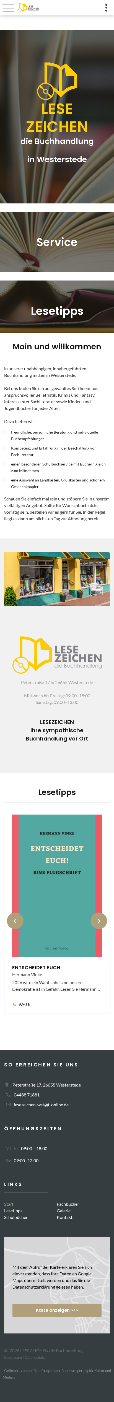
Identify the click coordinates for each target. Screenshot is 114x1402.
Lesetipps (13, 1210)
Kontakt (64, 1217)
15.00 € (26, 1008)
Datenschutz (35, 1357)
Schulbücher (16, 1217)
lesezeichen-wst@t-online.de (41, 1104)
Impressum (13, 1357)
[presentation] (15, 921)
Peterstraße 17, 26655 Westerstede (46, 1084)
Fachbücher (68, 1204)
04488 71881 (27, 1094)
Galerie (64, 1210)
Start (9, 1204)
